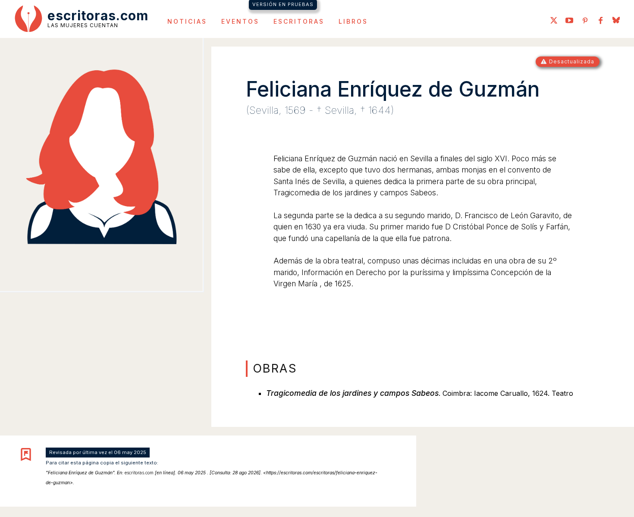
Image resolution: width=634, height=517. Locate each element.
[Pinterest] (585, 21)
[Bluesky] (616, 21)
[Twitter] (554, 21)
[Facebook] (600, 21)
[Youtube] (569, 21)
